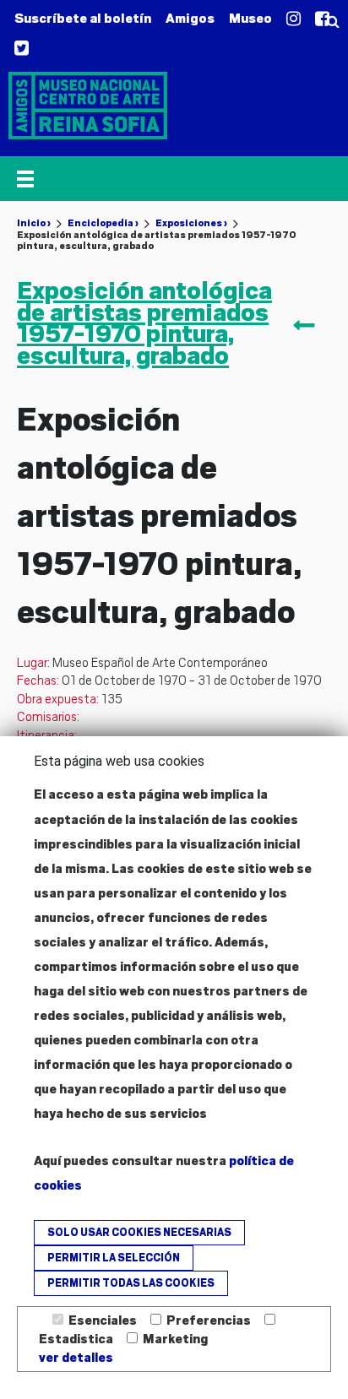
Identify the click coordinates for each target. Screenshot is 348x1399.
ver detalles (76, 1357)
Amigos (190, 18)
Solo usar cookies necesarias (139, 1233)
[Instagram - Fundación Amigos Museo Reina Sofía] (293, 19)
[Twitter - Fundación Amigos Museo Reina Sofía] (21, 49)
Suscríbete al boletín (82, 18)
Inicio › (34, 223)
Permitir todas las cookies (131, 1283)
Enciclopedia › (103, 223)
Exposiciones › (191, 223)
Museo (250, 18)
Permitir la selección (113, 1258)
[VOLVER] (307, 327)
